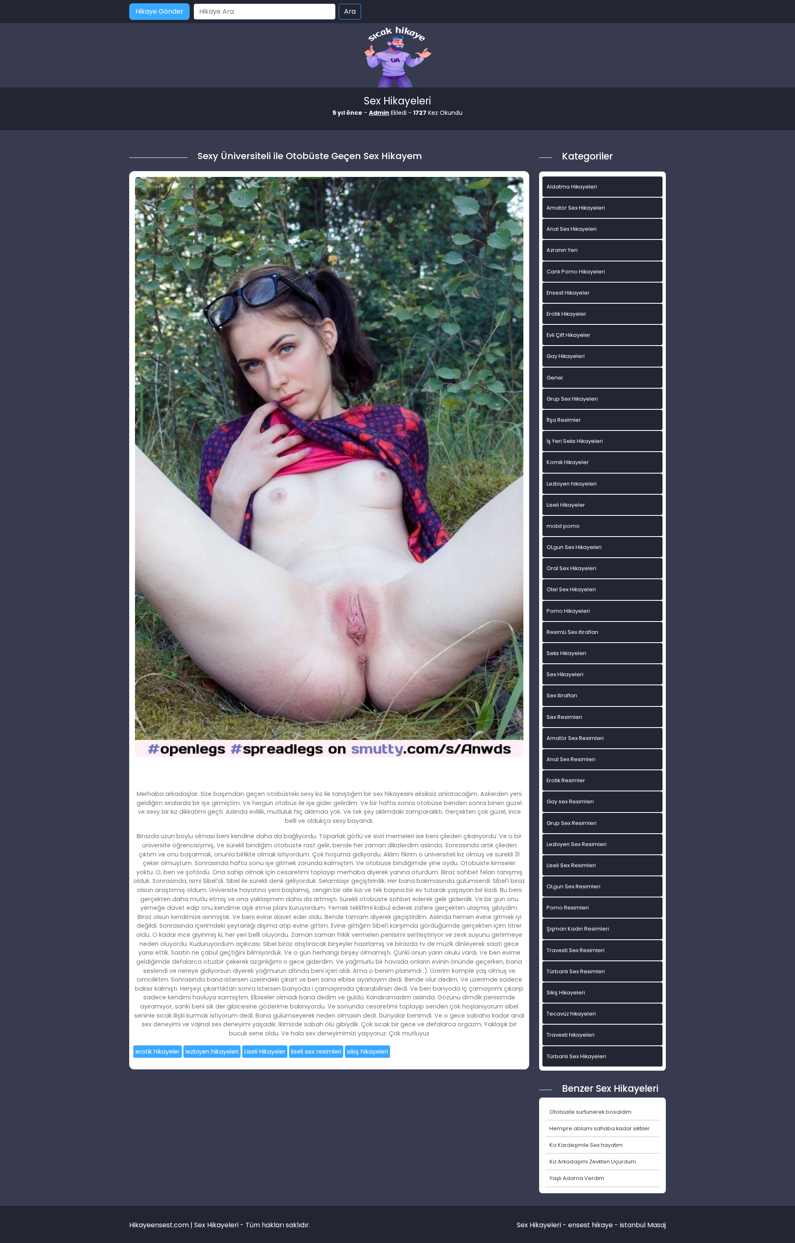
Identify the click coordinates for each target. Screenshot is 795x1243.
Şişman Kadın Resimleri (578, 928)
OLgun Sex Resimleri (573, 886)
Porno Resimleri (568, 907)
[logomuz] (397, 58)
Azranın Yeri (562, 250)
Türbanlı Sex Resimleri (576, 971)
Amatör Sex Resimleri (575, 738)
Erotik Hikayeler (566, 313)
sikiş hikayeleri (367, 1051)
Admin (379, 113)
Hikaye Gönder (159, 11)
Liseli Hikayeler (264, 1051)
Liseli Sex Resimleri (571, 865)
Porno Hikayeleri (568, 610)
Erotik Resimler (566, 780)
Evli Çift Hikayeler (568, 335)
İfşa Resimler (564, 419)
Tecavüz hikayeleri (571, 1013)
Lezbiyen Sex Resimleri (577, 844)
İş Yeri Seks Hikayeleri (575, 441)
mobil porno (563, 526)
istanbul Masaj (643, 1225)
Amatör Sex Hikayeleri (576, 207)
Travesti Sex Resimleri (576, 950)
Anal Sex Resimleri (571, 759)
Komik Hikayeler (568, 462)
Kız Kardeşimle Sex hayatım (586, 1145)
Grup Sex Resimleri (572, 823)
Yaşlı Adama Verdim (576, 1178)
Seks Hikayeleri (566, 653)
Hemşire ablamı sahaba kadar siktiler (599, 1128)
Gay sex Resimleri (570, 801)
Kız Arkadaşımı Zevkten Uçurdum (592, 1161)
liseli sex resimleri (316, 1051)
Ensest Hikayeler (568, 292)
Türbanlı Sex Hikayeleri (576, 1056)
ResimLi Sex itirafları (572, 632)
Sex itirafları (562, 695)
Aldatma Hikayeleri (572, 186)
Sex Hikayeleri (565, 674)
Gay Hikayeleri (566, 356)
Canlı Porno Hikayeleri (576, 271)
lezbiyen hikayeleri (212, 1051)
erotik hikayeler (157, 1051)
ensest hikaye (590, 1225)
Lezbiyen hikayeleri (572, 483)
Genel (555, 377)
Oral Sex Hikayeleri (571, 568)
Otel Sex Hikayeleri (571, 589)
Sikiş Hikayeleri (566, 992)
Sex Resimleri (564, 717)
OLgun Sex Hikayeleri (574, 547)
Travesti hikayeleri (571, 1034)
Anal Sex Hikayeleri (572, 228)
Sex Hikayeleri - (542, 1225)
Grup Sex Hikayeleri (572, 398)
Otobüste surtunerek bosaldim (590, 1111)
